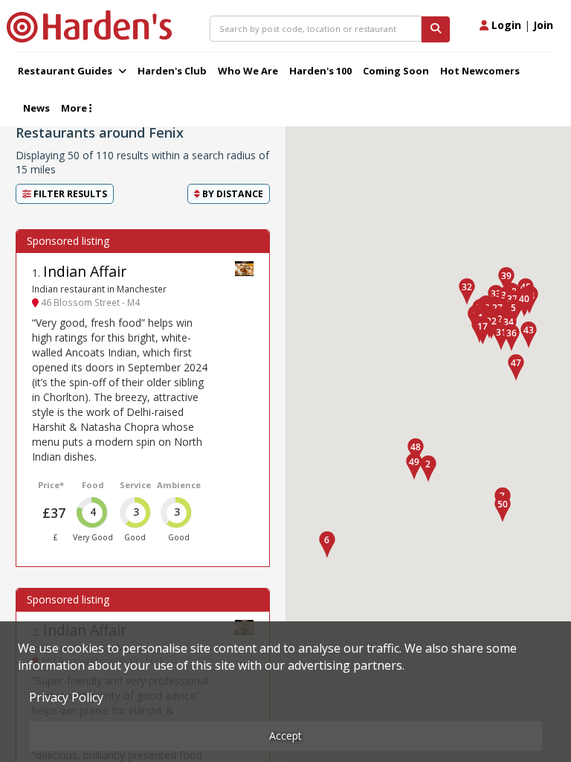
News (36, 108)
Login (504, 25)
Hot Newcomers (480, 70)
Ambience (179, 484)
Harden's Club (172, 70)
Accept (285, 736)
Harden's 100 (320, 70)
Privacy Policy (66, 697)
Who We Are (248, 70)
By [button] (231, 194)
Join (543, 25)
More (75, 108)
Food (93, 484)
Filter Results (69, 194)
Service (135, 484)
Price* (51, 484)
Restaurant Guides (66, 70)
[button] (428, 468)
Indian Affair (84, 271)
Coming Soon (396, 70)
